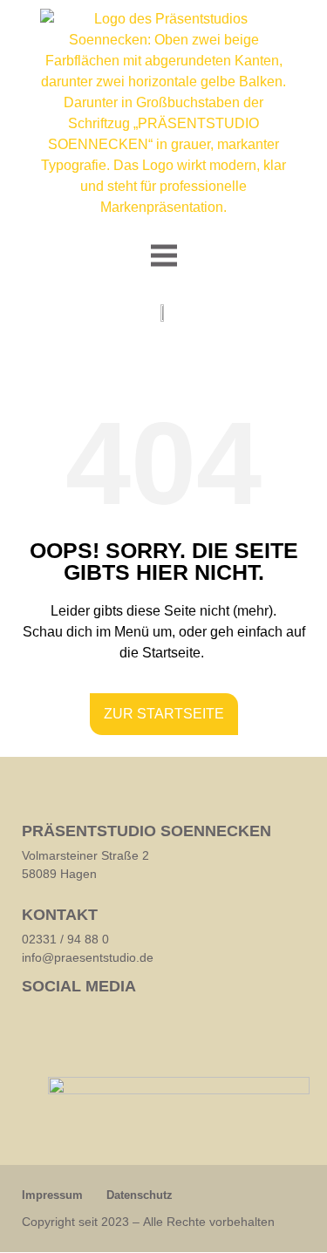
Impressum (52, 1195)
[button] (163, 257)
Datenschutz (139, 1195)
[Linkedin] (37, 1017)
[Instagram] (72, 1017)
